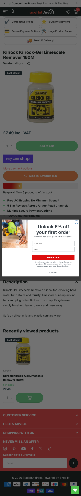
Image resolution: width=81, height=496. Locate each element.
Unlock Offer (53, 257)
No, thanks (53, 272)
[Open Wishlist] (75, 490)
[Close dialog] (76, 222)
